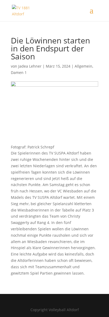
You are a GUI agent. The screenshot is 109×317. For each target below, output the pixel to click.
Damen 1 (19, 72)
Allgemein (83, 66)
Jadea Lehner (30, 66)
